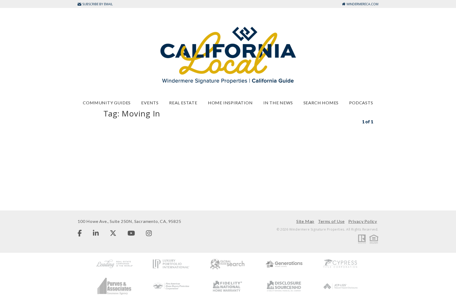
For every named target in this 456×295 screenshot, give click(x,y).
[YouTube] (131, 232)
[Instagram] (149, 232)
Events (150, 102)
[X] (113, 232)
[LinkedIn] (96, 232)
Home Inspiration (230, 102)
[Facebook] (80, 232)
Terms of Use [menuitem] (331, 221)
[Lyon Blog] (228, 54)
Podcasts (361, 102)
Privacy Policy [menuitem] (362, 221)
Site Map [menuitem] (305, 221)
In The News (278, 102)
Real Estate (183, 102)
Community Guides (107, 102)
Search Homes (321, 102)
